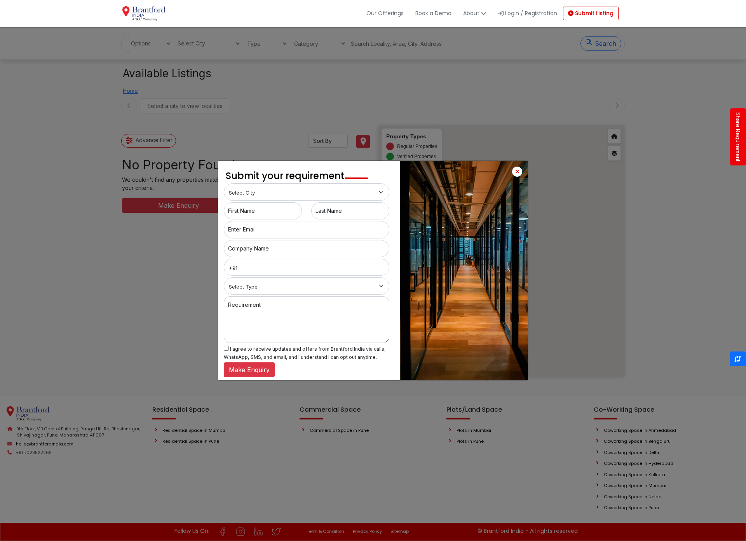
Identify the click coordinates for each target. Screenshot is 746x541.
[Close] (517, 172)
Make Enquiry (249, 370)
